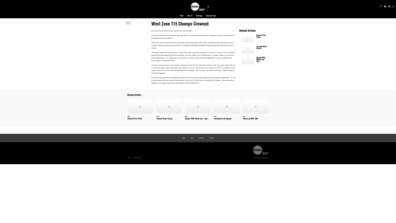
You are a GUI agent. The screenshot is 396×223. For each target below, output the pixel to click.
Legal (129, 157)
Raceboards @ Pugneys (227, 111)
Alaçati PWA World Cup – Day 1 (254, 60)
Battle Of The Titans (254, 38)
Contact (211, 138)
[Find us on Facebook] (381, 6)
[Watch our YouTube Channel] (385, 6)
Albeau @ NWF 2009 (255, 111)
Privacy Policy (137, 157)
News (182, 15)
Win (192, 138)
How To (189, 15)
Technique (199, 15)
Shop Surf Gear (211, 15)
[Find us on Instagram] (389, 6)
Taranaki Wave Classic (254, 49)
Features (201, 138)
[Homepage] (261, 149)
